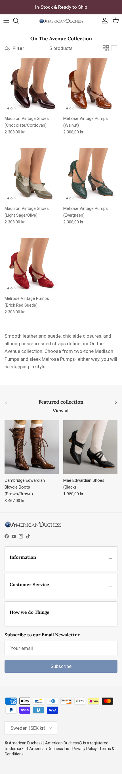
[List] (114, 48)
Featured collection (61, 402)
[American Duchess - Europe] (61, 20)
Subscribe (61, 666)
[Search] (18, 20)
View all (61, 411)
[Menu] (6, 20)
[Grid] (105, 48)
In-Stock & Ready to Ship (61, 7)
